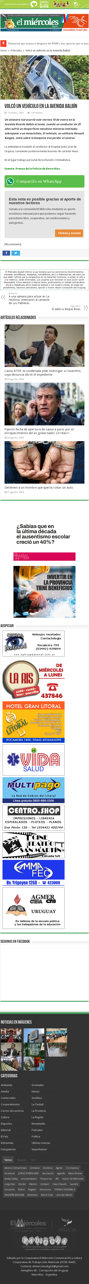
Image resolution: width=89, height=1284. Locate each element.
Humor (36, 1091)
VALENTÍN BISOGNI (14, 1195)
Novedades (38, 1123)
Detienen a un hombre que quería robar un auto (39, 487)
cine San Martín (64, 1195)
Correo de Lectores (12, 1110)
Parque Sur (46, 1178)
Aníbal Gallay (11, 1178)
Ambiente (6, 1085)
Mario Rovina (75, 1173)
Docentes (10, 1189)
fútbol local (47, 1195)
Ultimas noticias (41, 1142)
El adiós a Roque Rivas (66, 308)
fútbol (21, 1189)
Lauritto (74, 1184)
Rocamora (10, 1173)
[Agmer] (33, 907)
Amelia (5, 1091)
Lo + (33, 1159)
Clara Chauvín (60, 1184)
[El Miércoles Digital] (44, 22)
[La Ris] (33, 678)
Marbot (33, 1184)
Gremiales (38, 1085)
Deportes (6, 1123)
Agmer (59, 1168)
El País (4, 1136)
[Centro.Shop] (33, 817)
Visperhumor (39, 1149)
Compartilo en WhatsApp (39, 181)
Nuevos (21, 1159)
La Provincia (39, 1110)
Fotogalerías (8, 1149)
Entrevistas (7, 1142)
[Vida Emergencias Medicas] (33, 759)
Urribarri (44, 1184)
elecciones (45, 1189)
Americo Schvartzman (15, 1168)
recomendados (29, 1178)
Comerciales (8, 1098)
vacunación (48, 1173)
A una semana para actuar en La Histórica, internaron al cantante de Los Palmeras (29, 298)
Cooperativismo (10, 1104)
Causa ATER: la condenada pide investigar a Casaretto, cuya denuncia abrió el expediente (43, 372)
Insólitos (37, 1098)
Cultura (5, 1117)
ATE (57, 1178)
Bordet (22, 1184)
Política (36, 1136)
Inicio (3, 50)
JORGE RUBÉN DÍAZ (28, 1173)
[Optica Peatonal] (33, 643)
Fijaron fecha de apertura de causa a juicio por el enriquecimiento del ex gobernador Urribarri (39, 431)
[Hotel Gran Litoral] (33, 721)
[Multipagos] (33, 789)
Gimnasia (35, 1168)
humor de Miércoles (72, 1178)
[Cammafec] (33, 872)
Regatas (32, 1189)
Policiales (16, 50)
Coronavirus (72, 1168)
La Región (37, 1117)
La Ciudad (37, 1104)
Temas (8, 1159)
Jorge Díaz (10, 1184)
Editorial (6, 1130)
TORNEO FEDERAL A (64, 1189)
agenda (61, 1173)
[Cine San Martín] (33, 845)
